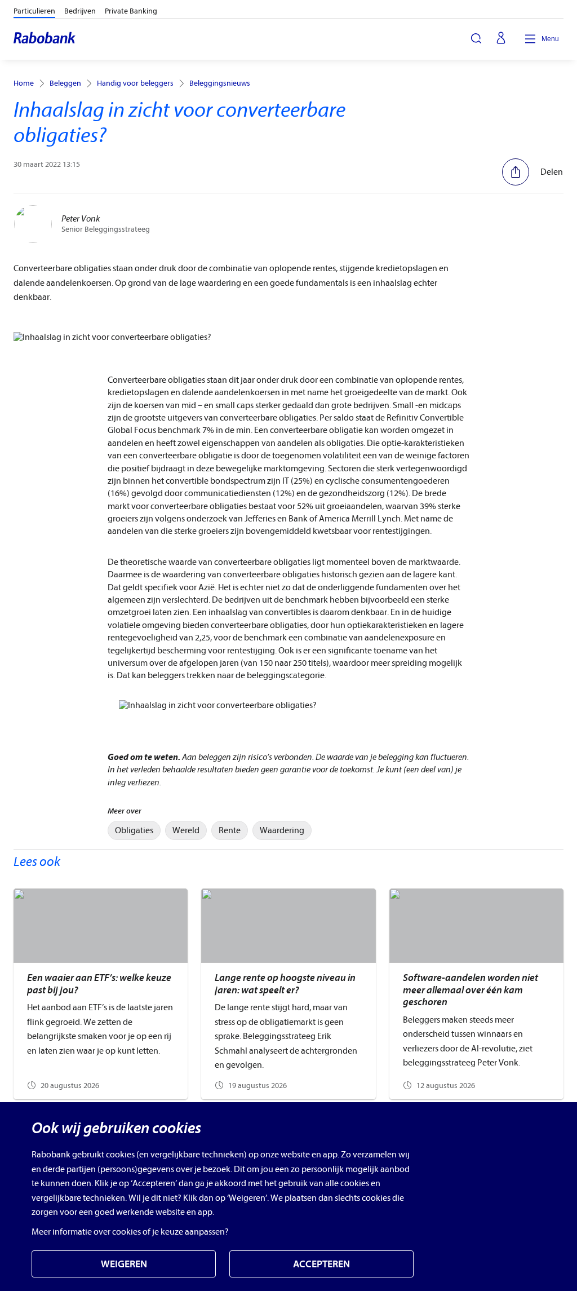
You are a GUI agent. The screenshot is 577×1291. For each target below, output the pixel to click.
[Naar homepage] (45, 39)
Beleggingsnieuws (219, 83)
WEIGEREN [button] (124, 1264)
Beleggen (65, 83)
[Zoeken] (476, 38)
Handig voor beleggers (135, 83)
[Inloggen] (501, 38)
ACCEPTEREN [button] (321, 1264)
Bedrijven (80, 11)
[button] (532, 172)
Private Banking (131, 11)
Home (24, 83)
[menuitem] (134, 830)
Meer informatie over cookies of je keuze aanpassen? (130, 1232)
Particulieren (34, 11)
